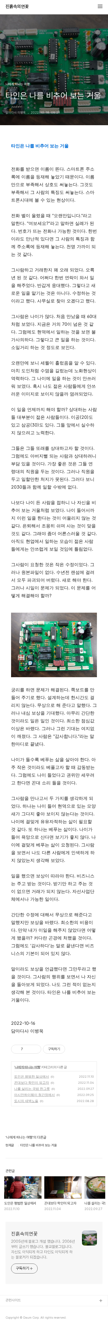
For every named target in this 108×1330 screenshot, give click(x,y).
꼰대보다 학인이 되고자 (31, 1082)
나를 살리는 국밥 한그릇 (32, 1089)
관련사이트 (13, 1300)
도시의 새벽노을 (26, 1101)
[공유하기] (28, 1049)
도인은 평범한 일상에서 (31, 1076)
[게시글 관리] (35, 1049)
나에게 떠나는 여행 (27, 1067)
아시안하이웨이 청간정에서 (34, 1095)
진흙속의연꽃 (17, 6)
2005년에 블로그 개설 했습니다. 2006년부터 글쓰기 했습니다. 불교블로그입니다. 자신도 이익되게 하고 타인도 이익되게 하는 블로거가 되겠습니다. (43, 1249)
